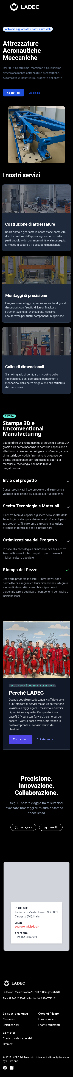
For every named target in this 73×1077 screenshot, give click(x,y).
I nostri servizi (46, 1019)
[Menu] (4, 7)
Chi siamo (34, 92)
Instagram (26, 827)
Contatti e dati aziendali (17, 1038)
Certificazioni (11, 1025)
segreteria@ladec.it (27, 926)
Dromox (8, 1044)
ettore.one (12, 1061)
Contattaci (13, 92)
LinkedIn (53, 827)
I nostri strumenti (49, 1025)
